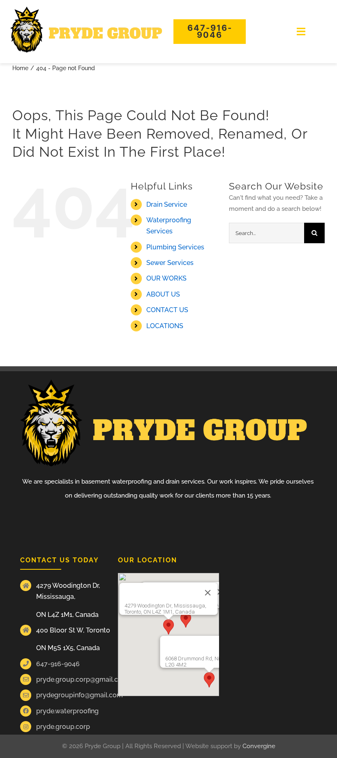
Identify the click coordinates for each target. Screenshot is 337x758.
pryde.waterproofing (67, 711)
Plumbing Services (175, 247)
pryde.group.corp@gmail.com (82, 679)
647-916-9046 (58, 664)
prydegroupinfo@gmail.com (79, 695)
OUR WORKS (166, 278)
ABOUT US (163, 294)
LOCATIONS (164, 326)
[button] (168, 627)
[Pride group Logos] (86, 9)
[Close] (208, 593)
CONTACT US (167, 310)
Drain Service (166, 204)
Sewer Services (170, 263)
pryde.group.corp (63, 727)
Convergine (258, 746)
